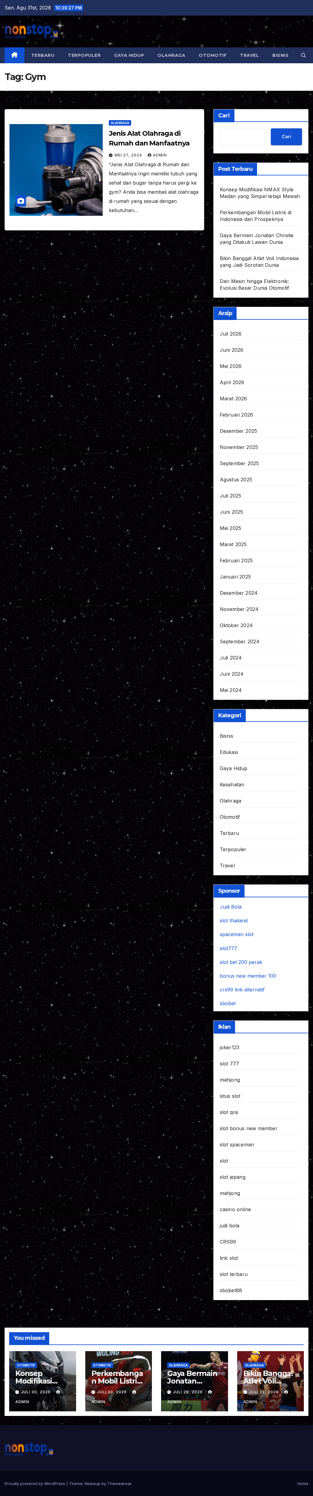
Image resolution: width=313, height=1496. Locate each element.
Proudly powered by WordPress (35, 1483)
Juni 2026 (232, 350)
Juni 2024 (232, 674)
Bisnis (280, 55)
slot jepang (232, 1177)
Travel (249, 55)
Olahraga (171, 55)
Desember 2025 (238, 431)
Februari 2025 (236, 560)
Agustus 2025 (236, 479)
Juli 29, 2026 (188, 1392)
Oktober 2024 (236, 625)
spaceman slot (236, 934)
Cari (224, 115)
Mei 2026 (231, 366)
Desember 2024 (239, 593)
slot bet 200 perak (241, 962)
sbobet (228, 1003)
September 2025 (239, 463)
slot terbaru (234, 1274)
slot (224, 1161)
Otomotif (212, 55)
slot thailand (234, 920)
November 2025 (239, 447)
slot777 (228, 948)
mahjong (230, 1080)
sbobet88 (231, 1290)
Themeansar (119, 1483)
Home (302, 1483)
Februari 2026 (236, 415)
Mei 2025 (230, 528)
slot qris (229, 1112)
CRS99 (228, 1242)
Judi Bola (230, 907)
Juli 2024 (231, 658)
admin (160, 155)
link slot (229, 1258)
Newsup (92, 1483)
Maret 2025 (233, 544)
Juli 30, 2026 (36, 1392)
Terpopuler (84, 55)
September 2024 (240, 641)
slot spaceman (237, 1144)
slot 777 (229, 1063)
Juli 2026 (231, 334)
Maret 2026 (233, 398)
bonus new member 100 (248, 976)
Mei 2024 (231, 690)
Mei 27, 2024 (129, 155)
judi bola (230, 1225)
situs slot (230, 1096)
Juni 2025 (231, 512)
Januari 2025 (235, 577)
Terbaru (43, 55)
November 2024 (239, 609)
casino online (235, 1209)
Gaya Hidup (129, 55)
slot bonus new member (249, 1128)
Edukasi (229, 752)
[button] (303, 55)
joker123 (230, 1047)
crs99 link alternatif (242, 990)
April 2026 (232, 382)
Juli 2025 (230, 496)
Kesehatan (232, 784)
